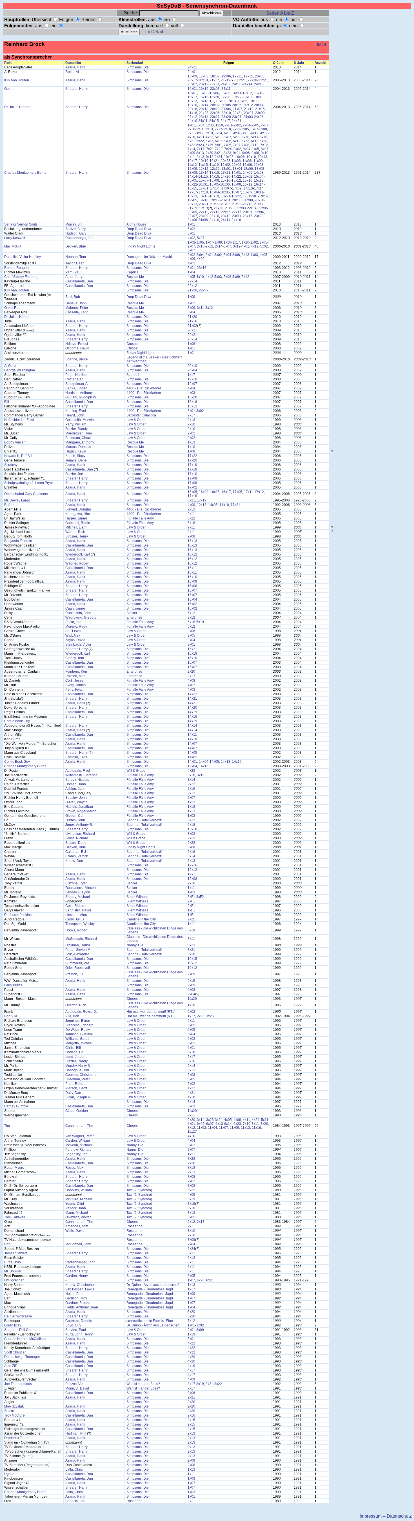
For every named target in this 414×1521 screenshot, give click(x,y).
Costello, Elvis (76, 757)
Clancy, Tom (74, 658)
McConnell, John (78, 1244)
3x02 (218, 255)
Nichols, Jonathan (79, 807)
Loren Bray (12, 1325)
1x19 (191, 1334)
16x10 (192, 577)
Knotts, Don (74, 861)
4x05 (228, 133)
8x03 (191, 1106)
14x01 (236, 173)
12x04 (192, 766)
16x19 (203, 89)
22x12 (192, 286)
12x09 (192, 169)
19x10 (192, 105)
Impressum (371, 1516)
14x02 (192, 757)
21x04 (226, 109)
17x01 (203, 188)
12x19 (215, 169)
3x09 (200, 1330)
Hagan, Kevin (75, 451)
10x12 (192, 963)
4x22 (209, 137)
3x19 (209, 133)
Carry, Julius (74, 919)
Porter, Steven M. (78, 950)
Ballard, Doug (75, 843)
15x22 (192, 184)
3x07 (254, 129)
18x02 (247, 97)
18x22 (236, 196)
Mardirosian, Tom (78, 433)
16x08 (225, 93)
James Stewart (15, 1253)
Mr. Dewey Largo (17, 500)
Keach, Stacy (75, 456)
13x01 (226, 169)
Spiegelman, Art (77, 384)
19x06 (226, 76)
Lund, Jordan (75, 1057)
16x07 (192, 590)
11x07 (223, 1128)
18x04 (214, 192)
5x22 (200, 141)
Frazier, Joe (74, 474)
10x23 (225, 161)
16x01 (192, 89)
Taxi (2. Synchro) (139, 1190)
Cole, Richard (75, 906)
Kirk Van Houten (16, 80)
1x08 (210, 125)
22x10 (226, 113)
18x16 (203, 196)
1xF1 (191, 910)
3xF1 (191, 897)
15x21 (192, 649)
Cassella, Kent (76, 312)
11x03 (236, 161)
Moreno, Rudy (76, 626)
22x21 (263, 80)
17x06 (192, 483)
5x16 (191, 852)
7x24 (228, 149)
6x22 (191, 145)
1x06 (191, 344)
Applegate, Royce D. (81, 1012)
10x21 (214, 161)
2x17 (218, 129)
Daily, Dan (73, 1093)
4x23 (191, 771)
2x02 (237, 125)
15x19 (259, 180)
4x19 (191, 1366)
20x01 (225, 200)
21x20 (218, 208)
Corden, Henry (76, 1276)
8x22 (218, 1384)
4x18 (191, 137)
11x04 (212, 1128)
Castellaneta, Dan (79, 281)
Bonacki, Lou (75, 1501)
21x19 (225, 80)
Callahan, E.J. (76, 852)
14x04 (203, 762)
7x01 (218, 145)
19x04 (232, 101)
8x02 (237, 149)
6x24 (191, 1249)
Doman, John (75, 784)
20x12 (248, 105)
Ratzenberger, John (80, 238)
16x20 (214, 97)
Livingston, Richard (80, 834)
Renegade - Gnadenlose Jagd (149, 1289)
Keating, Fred (75, 411)
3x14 (191, 780)
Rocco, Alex (74, 1168)
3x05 (245, 129)
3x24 (218, 133)
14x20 (225, 177)
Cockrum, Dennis (78, 1321)
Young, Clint (74, 1204)
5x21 (191, 141)
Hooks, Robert (76, 930)
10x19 (203, 161)
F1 (212, 101)
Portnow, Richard (78, 1150)
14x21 (192, 699)
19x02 (220, 101)
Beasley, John (76, 798)
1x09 (191, 297)
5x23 (191, 945)
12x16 (192, 865)
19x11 (237, 76)
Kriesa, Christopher (80, 1285)
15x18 (192, 653)
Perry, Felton (74, 690)
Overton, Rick (75, 1005)
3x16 (191, 775)
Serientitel (134, 63)
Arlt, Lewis (73, 631)
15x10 (225, 180)
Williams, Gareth (77, 1039)
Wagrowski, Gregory (80, 617)
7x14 (191, 149)
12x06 (247, 165)
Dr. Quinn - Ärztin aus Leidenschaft (152, 1285)
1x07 (209, 242)
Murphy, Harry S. (78, 1066)
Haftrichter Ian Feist (19, 420)
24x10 (192, 121)
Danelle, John (76, 303)
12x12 (203, 169)
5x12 (245, 277)
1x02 (191, 242)
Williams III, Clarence (81, 775)
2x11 (200, 129)
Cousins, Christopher (81, 1075)
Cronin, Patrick (76, 856)
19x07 (192, 384)
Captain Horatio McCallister (25, 1339)
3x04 (227, 255)
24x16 (236, 220)
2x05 (255, 125)
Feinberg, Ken (76, 671)
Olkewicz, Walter (78, 1217)
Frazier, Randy (76, 429)
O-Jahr (278, 63)
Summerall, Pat (77, 963)
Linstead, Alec (76, 915)
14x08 (259, 173)
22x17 (236, 212)
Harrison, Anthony (79, 393)
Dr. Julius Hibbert (17, 107)
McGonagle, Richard (81, 939)
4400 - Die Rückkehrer (143, 388)
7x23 (191, 1159)
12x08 (258, 165)
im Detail (154, 31)
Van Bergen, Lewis (79, 1289)
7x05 (227, 145)
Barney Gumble (16, 1106)
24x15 (214, 121)
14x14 (192, 177)
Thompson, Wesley (80, 924)
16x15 (192, 188)
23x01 (248, 212)
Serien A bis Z (280, 13)
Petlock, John (75, 1208)
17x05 (237, 492)
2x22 (236, 129)
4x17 (264, 133)
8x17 (191, 1384)
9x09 (191, 985)
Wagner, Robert (77, 563)
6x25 (209, 145)
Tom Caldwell (14, 1217)
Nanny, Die (134, 945)
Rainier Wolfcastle (18, 1316)
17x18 (203, 192)
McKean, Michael (78, 1145)
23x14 (203, 117)
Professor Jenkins (18, 915)
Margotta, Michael (79, 1043)
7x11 (255, 1124)
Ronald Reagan (16, 268)
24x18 (259, 84)
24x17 (225, 121)
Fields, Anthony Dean (81, 1307)
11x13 (245, 1128)
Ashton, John (75, 789)
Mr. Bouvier (12, 1271)
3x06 (191, 308)
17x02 (192, 487)
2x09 (191, 974)
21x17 (214, 80)
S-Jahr (299, 63)
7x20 (264, 1124)
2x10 (191, 129)
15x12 (236, 180)
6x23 (200, 145)
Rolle (8, 63)
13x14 (203, 173)
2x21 (191, 1397)
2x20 (191, 671)
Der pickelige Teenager (22, 1357)
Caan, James (75, 608)
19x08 (254, 101)
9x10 (264, 153)
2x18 (227, 129)
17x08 (192, 478)
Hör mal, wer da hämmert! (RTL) (150, 1012)
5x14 (255, 137)
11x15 (203, 165)
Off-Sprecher (14, 1280)
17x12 (259, 492)
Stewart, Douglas (78, 509)
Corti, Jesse (74, 681)
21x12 (248, 109)
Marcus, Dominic (78, 447)
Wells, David (74, 1231)
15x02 (247, 177)
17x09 (237, 188)
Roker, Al (72, 72)
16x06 (214, 93)
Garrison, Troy (76, 1298)
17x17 (192, 192)
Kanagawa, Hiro (77, 514)
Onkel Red (12, 308)
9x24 (218, 157)
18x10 (259, 97)
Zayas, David (75, 640)
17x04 (215, 188)
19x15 (248, 76)
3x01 (209, 255)
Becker (131, 613)
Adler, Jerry (74, 277)
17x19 (192, 465)
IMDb (322, 44)
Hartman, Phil (75, 1433)
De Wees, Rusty (77, 1030)
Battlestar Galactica (141, 415)
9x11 (191, 157)
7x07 (237, 145)
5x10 (245, 137)
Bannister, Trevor (78, 910)
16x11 (236, 93)
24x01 (192, 72)
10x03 (228, 157)
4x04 (191, 388)
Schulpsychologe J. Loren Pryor (28, 483)
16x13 (192, 541)
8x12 (191, 1128)
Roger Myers (14, 1168)
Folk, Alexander (77, 954)
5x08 (227, 277)
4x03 (254, 255)
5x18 (263, 137)
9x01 (191, 644)
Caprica (132, 272)
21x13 (247, 204)
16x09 (192, 76)
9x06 (246, 153)
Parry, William (75, 424)
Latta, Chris (74, 1469)
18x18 (203, 101)
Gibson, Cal (74, 816)
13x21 (225, 173)
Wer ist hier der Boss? (143, 1384)
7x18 (191, 1168)
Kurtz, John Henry (79, 1334)
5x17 (191, 1057)
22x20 (252, 80)
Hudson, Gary (75, 233)
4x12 (255, 133)
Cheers (132, 999)
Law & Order (136, 420)
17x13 (248, 188)
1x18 (191, 807)
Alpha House (136, 224)
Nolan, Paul (74, 1294)
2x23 (191, 838)
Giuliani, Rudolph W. (81, 397)
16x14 (259, 184)
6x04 (191, 1034)
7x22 (218, 149)
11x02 (201, 1128)
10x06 (240, 157)
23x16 (201, 268)
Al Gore (10, 366)
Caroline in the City (141, 919)
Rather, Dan (74, 379)
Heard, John (74, 415)
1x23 (191, 802)
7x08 (245, 145)
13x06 (248, 169)
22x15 (226, 212)
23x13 (214, 84)
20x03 (237, 200)
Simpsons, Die (137, 67)
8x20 (209, 153)
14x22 (236, 177)
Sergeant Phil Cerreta (20, 1330)
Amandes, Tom (76, 1226)
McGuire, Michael (78, 1199)
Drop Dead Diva (138, 229)
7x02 (191, 1181)
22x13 (214, 212)
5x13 (191, 861)
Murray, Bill (73, 224)
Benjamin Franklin (18, 541)
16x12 (247, 93)
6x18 (255, 141)
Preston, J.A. (74, 974)
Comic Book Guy (17, 721)
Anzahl (320, 63)
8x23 (227, 153)
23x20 (226, 117)
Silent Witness (137, 897)
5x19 (200, 622)
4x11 (246, 133)
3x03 (191, 834)
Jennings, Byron (77, 1021)
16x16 (258, 93)
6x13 (245, 141)
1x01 (191, 125)
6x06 (227, 141)
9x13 (200, 157)
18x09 (247, 192)
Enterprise (134, 617)
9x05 (191, 635)
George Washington (19, 370)
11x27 (192, 1132)
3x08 (263, 129)
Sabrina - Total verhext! (144, 820)
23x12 (203, 84)
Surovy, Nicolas (77, 780)
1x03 (191, 816)
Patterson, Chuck (78, 438)
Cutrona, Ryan (76, 883)
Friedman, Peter (77, 1079)
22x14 (192, 281)
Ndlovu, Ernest (76, 344)
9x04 (237, 153)
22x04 (252, 208)
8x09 (191, 153)
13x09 (192, 173)
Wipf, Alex (72, 635)
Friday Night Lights (140, 246)
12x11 (192, 874)
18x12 (192, 406)
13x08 (259, 169)
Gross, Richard (76, 838)
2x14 (218, 246)
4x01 (245, 246)
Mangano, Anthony (79, 442)
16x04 (192, 599)
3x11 (191, 133)
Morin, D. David (77, 1388)
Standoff (132, 375)
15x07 (203, 180)
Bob (7, 1244)
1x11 (191, 888)
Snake (9, 1411)
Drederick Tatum (16, 1438)
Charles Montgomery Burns (25, 173)
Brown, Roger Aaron (80, 811)
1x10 (219, 125)
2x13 (209, 129)
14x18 (214, 177)
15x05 (192, 180)
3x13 (245, 255)
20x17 (192, 80)
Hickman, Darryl (77, 945)
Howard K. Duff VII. (18, 456)
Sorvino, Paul (75, 1330)
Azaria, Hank (75, 67)
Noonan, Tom (75, 257)
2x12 (209, 246)
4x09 (200, 259)
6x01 (191, 1048)
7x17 (200, 149)
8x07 (264, 149)
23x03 (215, 89)
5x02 (191, 229)
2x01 (228, 125)
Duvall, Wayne (76, 802)
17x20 (225, 97)
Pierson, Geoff (76, 1088)
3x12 (200, 133)
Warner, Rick (75, 532)
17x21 (235, 505)
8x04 (246, 149)
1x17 (236, 242)
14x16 (192, 717)
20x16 (192, 109)
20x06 (259, 76)
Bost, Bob (72, 297)
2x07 (264, 125)
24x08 (237, 84)
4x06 (191, 259)
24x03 (248, 117)
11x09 (258, 161)
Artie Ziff (10, 1366)
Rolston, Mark (75, 676)
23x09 (260, 113)
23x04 (259, 212)
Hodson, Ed (74, 1052)
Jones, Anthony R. (79, 825)
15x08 (214, 180)
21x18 (192, 113)
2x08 (191, 1460)
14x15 (203, 177)
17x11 (248, 492)
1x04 (200, 125)
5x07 (227, 137)
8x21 (218, 153)
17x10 (192, 474)
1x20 (245, 242)
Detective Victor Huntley (22, 257)
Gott (7, 89)
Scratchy (10, 465)
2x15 (191, 1420)
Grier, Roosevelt (77, 968)
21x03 (215, 204)
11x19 (214, 165)
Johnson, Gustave (79, 1034)
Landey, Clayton (77, 892)
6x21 (191, 500)
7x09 (191, 1240)
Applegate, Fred (77, 771)
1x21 (191, 1154)
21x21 (241, 80)
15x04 (259, 177)
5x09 (237, 137)
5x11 (264, 1120)
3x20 (191, 954)
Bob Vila (10, 1016)
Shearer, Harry (76, 89)
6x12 (237, 141)
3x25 (210, 1016)
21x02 (192, 326)
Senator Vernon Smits (20, 224)
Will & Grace (135, 771)
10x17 (192, 161)
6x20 (263, 141)
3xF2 (200, 897)
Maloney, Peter (76, 308)
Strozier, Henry (76, 536)
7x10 (255, 145)
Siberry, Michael (77, 897)
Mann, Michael (76, 1213)
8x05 (255, 149)
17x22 (237, 97)
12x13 (201, 505)
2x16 (191, 789)
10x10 (251, 157)
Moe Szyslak (14, 1406)
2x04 (246, 125)
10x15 (192, 959)
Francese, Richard (79, 1025)
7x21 (210, 149)
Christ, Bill (73, 1048)
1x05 (200, 242)
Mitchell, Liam (75, 527)
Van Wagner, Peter (79, 1136)
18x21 (225, 196)
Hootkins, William (78, 1190)
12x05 (236, 165)
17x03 (203, 76)
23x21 (237, 117)
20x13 (192, 204)
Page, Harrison (76, 375)
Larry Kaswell (14, 238)
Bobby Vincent (15, 442)
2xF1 (191, 901)
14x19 (192, 712)
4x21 (200, 137)
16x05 (203, 93)
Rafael (9, 505)
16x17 (192, 97)
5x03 (218, 137)
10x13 (262, 157)
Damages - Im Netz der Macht (149, 257)
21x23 (203, 113)
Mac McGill (12, 246)
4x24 (255, 1120)
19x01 (253, 196)
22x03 (241, 208)
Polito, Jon (73, 622)
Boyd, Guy (73, 1325)
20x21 (203, 204)
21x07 (237, 109)
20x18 (203, 80)
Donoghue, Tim (77, 1070)
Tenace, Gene (76, 460)
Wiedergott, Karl (77, 554)
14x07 (192, 744)
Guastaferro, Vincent (81, 888)
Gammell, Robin (77, 523)
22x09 (192, 212)
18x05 (225, 192)
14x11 (192, 735)
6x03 (209, 141)
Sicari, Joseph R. (78, 1097)
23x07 (192, 84)
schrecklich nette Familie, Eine (149, 1321)
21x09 (237, 204)
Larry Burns (13, 985)
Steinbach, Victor (78, 644)
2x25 (191, 919)
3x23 (210, 1120)
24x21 (192, 67)
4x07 (237, 133)
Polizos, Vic (74, 1384)
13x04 (237, 169)
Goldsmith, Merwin (79, 420)
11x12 (192, 165)
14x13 (225, 762)
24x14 (247, 84)
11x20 (192, 1111)
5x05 (191, 1079)
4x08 (191, 681)
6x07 (210, 1124)
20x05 (226, 105)
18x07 (215, 76)
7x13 (191, 1172)
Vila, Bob (72, 1016)
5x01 (191, 233)
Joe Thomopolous (18, 1384)
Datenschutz (399, 1516)
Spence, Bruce (76, 359)
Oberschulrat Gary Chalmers (26, 494)
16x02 (192, 604)
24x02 (225, 84)
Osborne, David (77, 348)
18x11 (258, 192)
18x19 (214, 196)
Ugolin (9, 1474)
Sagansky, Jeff (76, 1154)
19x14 (203, 105)
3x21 (191, 950)
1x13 (191, 442)
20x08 (248, 200)
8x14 (191, 1102)
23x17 (215, 117)
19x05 (242, 101)
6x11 (191, 1021)
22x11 (203, 212)
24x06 (259, 117)
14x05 (247, 173)
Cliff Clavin (12, 1262)
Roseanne (134, 1226)
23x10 (214, 216)
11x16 (256, 1128)
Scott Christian (15, 1352)
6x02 (191, 1043)
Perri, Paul (73, 272)
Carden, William (77, 1141)
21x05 (225, 204)
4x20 (200, 1280)
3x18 (191, 1208)
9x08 (255, 153)
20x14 (259, 105)
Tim (7, 1126)
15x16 (247, 180)
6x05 (218, 141)
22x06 (215, 113)
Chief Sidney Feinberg (21, 277)
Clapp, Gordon (76, 1111)
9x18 (209, 157)
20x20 (215, 109)
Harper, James (76, 518)
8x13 (200, 153)
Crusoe (132, 344)
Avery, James (75, 685)
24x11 (226, 89)
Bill (6, 402)
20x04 (192, 370)
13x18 (214, 173)
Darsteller (73, 63)
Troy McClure (14, 1415)
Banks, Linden (76, 388)
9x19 (191, 981)
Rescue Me (135, 277)
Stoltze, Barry (75, 229)
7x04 (191, 1244)
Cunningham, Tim (79, 1126)
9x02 (191, 433)
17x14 (259, 188)
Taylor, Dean (74, 263)
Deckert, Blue (75, 246)
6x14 (228, 1124)
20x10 (259, 200)
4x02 (191, 238)
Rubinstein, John (78, 613)
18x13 (192, 101)
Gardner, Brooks (77, 1303)
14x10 (224, 505)
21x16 (260, 109)
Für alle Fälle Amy (140, 518)
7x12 (264, 145)
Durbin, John (75, 820)
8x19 (200, 1384)
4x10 (200, 277)
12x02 (225, 165)
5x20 (191, 1312)
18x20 (192, 397)
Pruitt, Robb (74, 1084)
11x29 (192, 999)
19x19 (215, 200)
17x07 (226, 188)
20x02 (215, 105)
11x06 (247, 161)
